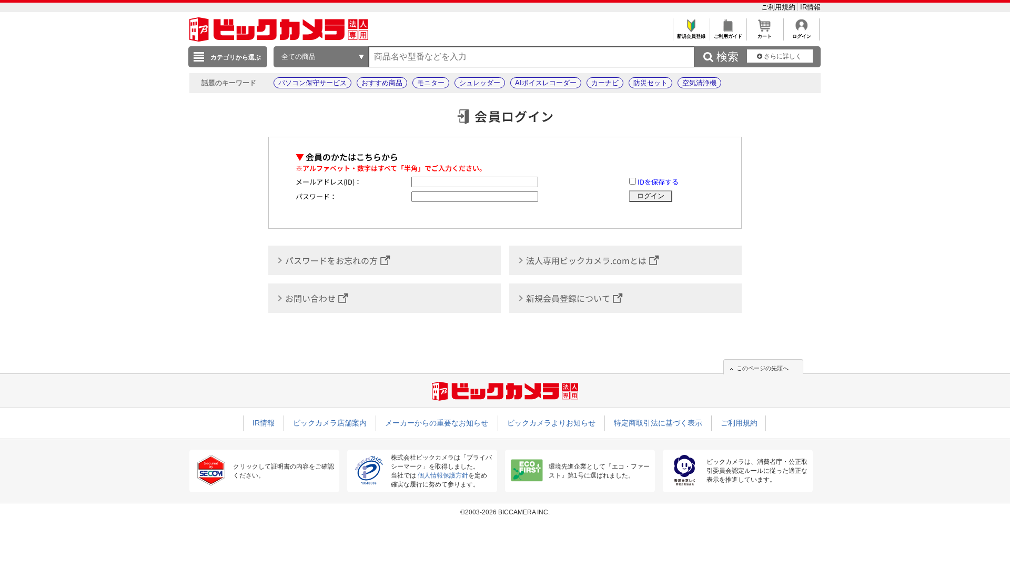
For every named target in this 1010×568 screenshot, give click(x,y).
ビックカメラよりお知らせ (551, 423)
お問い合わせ (310, 298)
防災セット (650, 83)
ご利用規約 (779, 7)
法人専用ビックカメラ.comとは (586, 260)
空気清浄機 (699, 83)
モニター (431, 83)
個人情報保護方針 (443, 475)
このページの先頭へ (762, 368)
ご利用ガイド (728, 36)
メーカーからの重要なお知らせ (436, 423)
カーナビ (605, 83)
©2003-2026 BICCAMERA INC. (505, 512)
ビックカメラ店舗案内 (330, 423)
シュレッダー (479, 83)
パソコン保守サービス (312, 83)
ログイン (801, 36)
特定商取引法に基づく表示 (658, 423)
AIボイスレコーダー (546, 83)
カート (765, 36)
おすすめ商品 (381, 83)
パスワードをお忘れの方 (331, 260)
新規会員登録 (691, 36)
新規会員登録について (568, 298)
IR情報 (810, 7)
